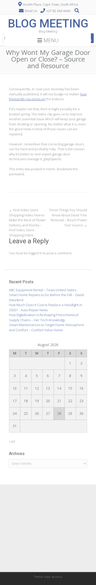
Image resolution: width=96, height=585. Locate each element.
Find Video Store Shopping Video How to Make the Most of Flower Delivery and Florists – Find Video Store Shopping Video (27, 222)
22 (70, 400)
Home (50, 169)
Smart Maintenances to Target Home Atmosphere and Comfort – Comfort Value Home (46, 327)
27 (48, 413)
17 (15, 400)
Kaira (58, 577)
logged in (35, 253)
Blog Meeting (48, 23)
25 (26, 413)
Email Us (31, 11)
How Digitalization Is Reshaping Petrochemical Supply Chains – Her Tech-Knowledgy (43, 317)
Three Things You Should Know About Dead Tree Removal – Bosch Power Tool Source (68, 217)
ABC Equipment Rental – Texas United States (42, 290)
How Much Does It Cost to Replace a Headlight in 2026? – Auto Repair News (45, 307)
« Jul (12, 441)
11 (26, 388)
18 (26, 400)
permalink (16, 174)
